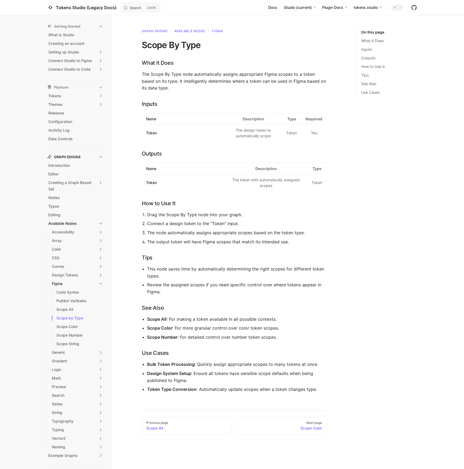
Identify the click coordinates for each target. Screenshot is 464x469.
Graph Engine (155, 31)
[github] (414, 7)
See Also (368, 83)
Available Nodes (189, 31)
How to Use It (373, 66)
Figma (217, 31)
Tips (365, 75)
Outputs (368, 58)
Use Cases (370, 92)
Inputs (366, 49)
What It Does (372, 40)
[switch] (397, 7)
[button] (75, 26)
